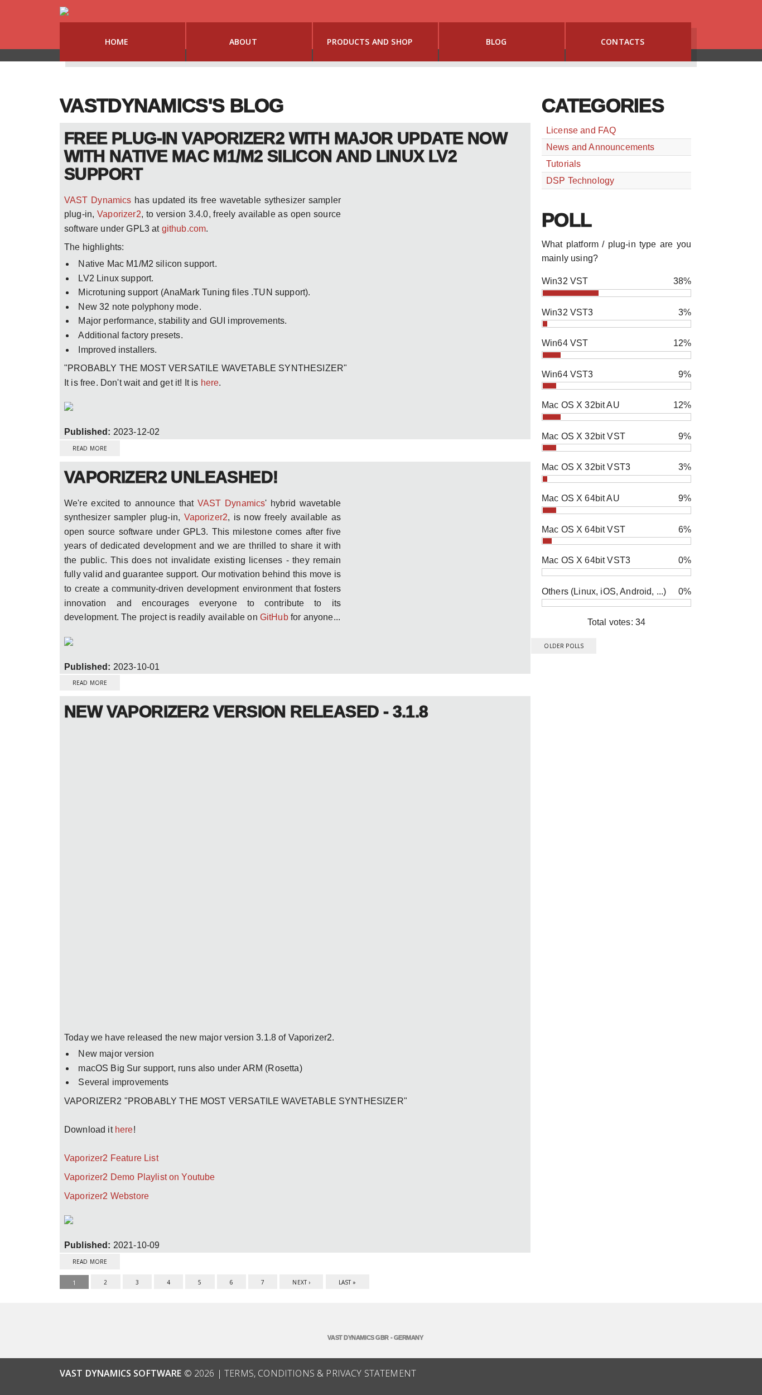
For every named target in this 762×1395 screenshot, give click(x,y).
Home (117, 41)
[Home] (64, 14)
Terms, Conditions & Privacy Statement (320, 1373)
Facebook (607, 1374)
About (243, 41)
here (210, 382)
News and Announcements (600, 147)
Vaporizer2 (119, 214)
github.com (184, 228)
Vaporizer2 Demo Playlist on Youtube (139, 1177)
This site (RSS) (657, 1374)
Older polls (563, 646)
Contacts (622, 41)
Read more (96, 446)
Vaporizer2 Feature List (111, 1158)
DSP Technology (580, 180)
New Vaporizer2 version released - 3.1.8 (246, 711)
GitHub (274, 617)
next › (301, 1282)
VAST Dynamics (98, 200)
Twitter (681, 1374)
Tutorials (563, 164)
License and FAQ (581, 130)
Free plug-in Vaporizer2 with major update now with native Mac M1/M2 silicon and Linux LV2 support (285, 156)
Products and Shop (369, 41)
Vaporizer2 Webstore (106, 1196)
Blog (496, 41)
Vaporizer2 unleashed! (171, 477)
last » (347, 1282)
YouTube (632, 1374)
